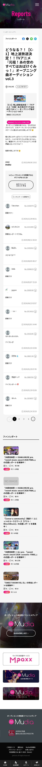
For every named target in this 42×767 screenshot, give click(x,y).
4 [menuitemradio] (28, 419)
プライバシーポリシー (16, 750)
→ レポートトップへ (9, 32)
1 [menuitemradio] (14, 419)
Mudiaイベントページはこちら (19, 122)
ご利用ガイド (11, 747)
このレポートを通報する (22, 197)
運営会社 (20, 747)
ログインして (21, 185)
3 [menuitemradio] (23, 419)
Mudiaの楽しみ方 (20, 633)
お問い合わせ (29, 750)
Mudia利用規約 (30, 747)
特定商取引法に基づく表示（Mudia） (21, 752)
